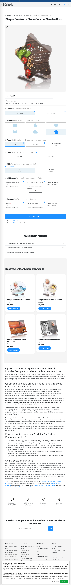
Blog (53, 548)
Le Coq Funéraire (57, 546)
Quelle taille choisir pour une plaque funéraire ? (21, 252)
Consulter (13, 308)
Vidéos (38, 554)
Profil (38, 546)
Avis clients (55, 559)
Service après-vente (42, 556)
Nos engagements (57, 557)
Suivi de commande (42, 548)
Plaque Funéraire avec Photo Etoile (44, 485)
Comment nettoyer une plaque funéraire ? (20, 248)
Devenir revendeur (26, 558)
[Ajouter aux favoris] (7, 27)
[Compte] (59, 4)
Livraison (54, 555)
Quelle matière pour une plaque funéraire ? (20, 243)
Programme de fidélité (27, 561)
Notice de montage (42, 559)
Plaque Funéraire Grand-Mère (24, 487)
